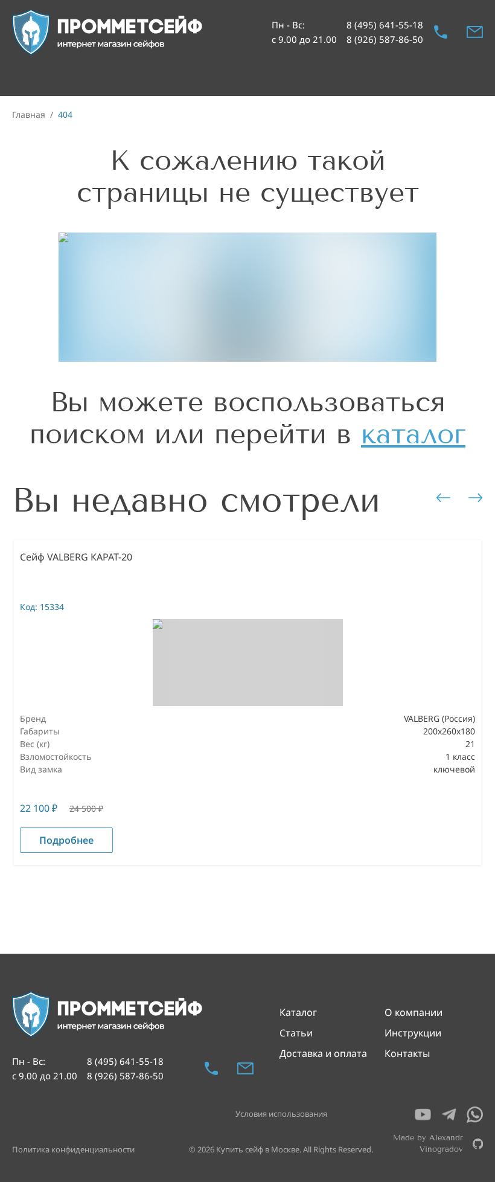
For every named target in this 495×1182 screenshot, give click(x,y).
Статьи (296, 1032)
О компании (413, 1012)
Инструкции (413, 1032)
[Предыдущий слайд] (443, 497)
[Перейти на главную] (108, 32)
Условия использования (281, 1113)
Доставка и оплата (323, 1053)
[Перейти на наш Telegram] (449, 1115)
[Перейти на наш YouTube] (423, 1115)
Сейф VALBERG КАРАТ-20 (76, 557)
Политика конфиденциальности (73, 1149)
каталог (413, 434)
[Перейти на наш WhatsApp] (475, 1115)
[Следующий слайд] (475, 497)
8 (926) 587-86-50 (384, 39)
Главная (28, 114)
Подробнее (66, 840)
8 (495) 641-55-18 (384, 24)
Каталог (298, 1012)
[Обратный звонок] (440, 32)
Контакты (407, 1053)
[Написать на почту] (475, 32)
